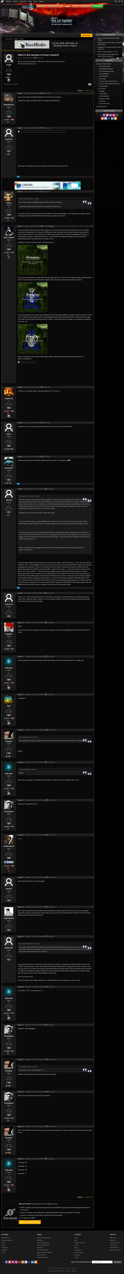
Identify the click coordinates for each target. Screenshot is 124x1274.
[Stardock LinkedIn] (112, 118)
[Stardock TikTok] (109, 118)
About (76, 1238)
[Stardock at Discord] (105, 118)
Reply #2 (20, 128)
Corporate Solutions (6, 1240)
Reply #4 (20, 226)
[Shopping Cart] (118, 1)
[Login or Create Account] (115, 1)
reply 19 (37, 944)
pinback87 (9, 948)
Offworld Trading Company (44, 1252)
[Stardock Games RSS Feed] (115, 118)
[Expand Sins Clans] (98, 88)
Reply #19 (21, 936)
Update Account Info (115, 1250)
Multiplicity (4, 1250)
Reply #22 (21, 1059)
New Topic (87, 35)
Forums (76, 1257)
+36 (9, 445)
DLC (60, 6)
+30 (9, 823)
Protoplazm (8, 811)
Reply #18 (21, 907)
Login (22, 39)
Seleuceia (9, 668)
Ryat (9, 706)
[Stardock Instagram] (113, 115)
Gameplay (41, 6)
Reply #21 (21, 1025)
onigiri (8, 65)
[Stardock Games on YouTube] (107, 115)
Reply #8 (20, 489)
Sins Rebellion (25, 50)
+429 (9, 715)
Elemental (39, 1240)
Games (15, 1)
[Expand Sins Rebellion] (98, 86)
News (30, 1)
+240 (9, 679)
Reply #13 (21, 730)
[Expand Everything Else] (96, 106)
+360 (9, 116)
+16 (9, 214)
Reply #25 (21, 1159)
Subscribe (117, 1262)
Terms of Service (60, 1271)
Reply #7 (20, 456)
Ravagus (8, 741)
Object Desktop (5, 1238)
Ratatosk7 (9, 468)
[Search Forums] (122, 1)
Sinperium (9, 398)
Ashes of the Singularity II (44, 1238)
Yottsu (8, 203)
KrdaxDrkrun (9, 104)
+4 (8, 74)
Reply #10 (21, 622)
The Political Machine (42, 1250)
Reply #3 (20, 191)
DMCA (68, 1271)
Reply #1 (20, 93)
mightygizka (9, 918)
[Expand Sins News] (98, 78)
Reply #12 (21, 694)
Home (4, 50)
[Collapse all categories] (121, 63)
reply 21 (35, 1067)
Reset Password (114, 1247)
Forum (67, 6)
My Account (113, 1240)
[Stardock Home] (2, 1)
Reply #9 (20, 593)
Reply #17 (21, 877)
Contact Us (77, 1255)
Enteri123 (9, 604)
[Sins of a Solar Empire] (62, 18)
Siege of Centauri (41, 1255)
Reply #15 (21, 800)
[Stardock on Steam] (117, 115)
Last (91, 90)
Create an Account (115, 1242)
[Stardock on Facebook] (104, 115)
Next (87, 90)
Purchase (97, 6)
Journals (52, 6)
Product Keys (113, 1245)
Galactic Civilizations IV (43, 1242)
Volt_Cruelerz (9, 237)
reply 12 (35, 737)
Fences (3, 1245)
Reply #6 (20, 423)
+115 (9, 249)
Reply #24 (21, 1126)
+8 (8, 753)
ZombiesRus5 (9, 846)
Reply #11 (21, 656)
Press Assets (77, 1250)
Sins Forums (40, 58)
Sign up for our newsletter (81, 1262)
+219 (9, 407)
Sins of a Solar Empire (13, 50)
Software (8, 1)
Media (75, 6)
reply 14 (34, 769)
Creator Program (79, 1252)
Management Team (79, 1242)
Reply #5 (20, 387)
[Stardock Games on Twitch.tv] (110, 115)
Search (16, 39)
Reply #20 (21, 987)
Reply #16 (21, 835)
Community (23, 1)
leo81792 (8, 139)
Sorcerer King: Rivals (42, 1257)
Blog (35, 1)
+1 (8, 151)
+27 (9, 645)
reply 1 (37, 199)
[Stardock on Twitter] (100, 115)
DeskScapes (4, 1247)
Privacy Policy (51, 1271)
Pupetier (8, 634)
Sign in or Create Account (30, 1222)
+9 (8, 479)
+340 (9, 858)
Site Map (74, 1271)
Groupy (3, 1252)
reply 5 (37, 496)
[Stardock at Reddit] (102, 118)
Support (41, 1)
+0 (8, 616)
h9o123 (9, 500)
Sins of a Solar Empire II (43, 1245)
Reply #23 (21, 1092)
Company (77, 1234)
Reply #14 (21, 762)
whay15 (9, 888)
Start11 (3, 1242)
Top (91, 93)
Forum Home (8, 39)
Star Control (40, 1247)
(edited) (52, 226)
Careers (76, 1245)
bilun (9, 434)
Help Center (113, 1238)
